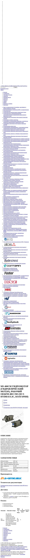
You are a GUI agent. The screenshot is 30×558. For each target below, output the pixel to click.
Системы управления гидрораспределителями (14, 223)
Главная (5, 400)
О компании (6, 93)
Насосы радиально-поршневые (10, 209)
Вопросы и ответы (7, 103)
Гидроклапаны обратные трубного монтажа (13, 129)
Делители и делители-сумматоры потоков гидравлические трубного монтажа (13, 179)
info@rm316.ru (23, 86)
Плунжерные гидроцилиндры (10, 269)
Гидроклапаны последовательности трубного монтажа (16, 138)
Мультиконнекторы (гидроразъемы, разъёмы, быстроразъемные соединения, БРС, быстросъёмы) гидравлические (15, 204)
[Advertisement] (9, 381)
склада (11, 496)
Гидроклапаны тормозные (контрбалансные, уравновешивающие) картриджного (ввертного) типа (16, 158)
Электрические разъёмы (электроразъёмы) (13, 235)
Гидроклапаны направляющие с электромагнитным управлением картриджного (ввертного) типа (15, 128)
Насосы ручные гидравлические (11, 210)
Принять (3, 556)
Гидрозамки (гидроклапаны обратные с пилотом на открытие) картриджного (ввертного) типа (15, 121)
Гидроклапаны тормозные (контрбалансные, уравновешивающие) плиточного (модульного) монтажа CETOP (14, 161)
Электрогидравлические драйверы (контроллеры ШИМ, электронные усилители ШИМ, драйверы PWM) (15, 230)
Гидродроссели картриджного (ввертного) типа (14, 112)
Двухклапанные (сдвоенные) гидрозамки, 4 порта (15, 296)
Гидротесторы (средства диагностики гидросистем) (15, 175)
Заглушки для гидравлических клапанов (13, 185)
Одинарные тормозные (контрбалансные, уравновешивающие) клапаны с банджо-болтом (14, 293)
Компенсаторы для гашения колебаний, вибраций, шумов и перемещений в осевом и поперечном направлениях (15, 191)
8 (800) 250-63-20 (14, 86)
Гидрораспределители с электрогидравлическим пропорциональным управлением (14, 173)
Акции (5, 101)
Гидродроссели (7, 111)
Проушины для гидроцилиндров (11, 270)
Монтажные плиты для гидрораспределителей (14, 201)
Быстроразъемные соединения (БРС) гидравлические (16, 109)
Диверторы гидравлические (10, 184)
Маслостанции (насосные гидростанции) (13, 200)
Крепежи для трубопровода (9, 197)
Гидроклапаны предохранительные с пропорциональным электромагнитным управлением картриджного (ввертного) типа (16, 145)
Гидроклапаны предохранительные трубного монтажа (16, 140)
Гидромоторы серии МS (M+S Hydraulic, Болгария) (15, 407)
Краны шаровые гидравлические (11, 196)
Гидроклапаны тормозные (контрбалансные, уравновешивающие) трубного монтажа (13, 155)
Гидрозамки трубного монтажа (10, 119)
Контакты (5, 104)
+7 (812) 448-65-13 (5, 86)
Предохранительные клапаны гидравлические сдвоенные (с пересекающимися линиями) (14, 344)
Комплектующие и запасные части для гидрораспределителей (12, 325)
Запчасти (5, 98)
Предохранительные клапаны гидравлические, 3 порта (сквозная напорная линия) (15, 341)
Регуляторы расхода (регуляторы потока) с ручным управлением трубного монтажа (15, 215)
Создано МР (7, 550)
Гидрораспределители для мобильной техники (14, 169)
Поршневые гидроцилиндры (10, 268)
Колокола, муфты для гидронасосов (11, 186)
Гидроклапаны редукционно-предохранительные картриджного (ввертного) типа (15, 153)
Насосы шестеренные (8, 211)
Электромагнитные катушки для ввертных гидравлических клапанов (13, 234)
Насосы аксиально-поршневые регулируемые (14, 208)
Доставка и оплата (7, 94)
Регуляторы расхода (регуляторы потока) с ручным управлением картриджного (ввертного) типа (15, 217)
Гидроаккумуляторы (8, 167)
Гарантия (5, 96)
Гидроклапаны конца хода (9, 126)
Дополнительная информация (10, 236)
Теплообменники (7, 226)
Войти (4, 102)
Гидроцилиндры (7, 176)
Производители (7, 97)
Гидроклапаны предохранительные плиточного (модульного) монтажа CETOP (14, 148)
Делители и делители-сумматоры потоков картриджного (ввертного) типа (13, 182)
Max (19, 86)
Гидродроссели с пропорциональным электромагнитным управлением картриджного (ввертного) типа (14, 115)
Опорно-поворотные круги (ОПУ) (11, 213)
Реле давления (6, 177)
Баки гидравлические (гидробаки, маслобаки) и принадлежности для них (14, 108)
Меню (2, 89)
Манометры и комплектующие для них (12, 199)
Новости (5, 99)
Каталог (5, 92)
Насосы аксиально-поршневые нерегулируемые (14, 206)
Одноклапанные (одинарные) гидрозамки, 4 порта (15, 294)
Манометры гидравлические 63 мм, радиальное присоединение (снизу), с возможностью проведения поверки (16, 376)
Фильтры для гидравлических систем (12, 228)
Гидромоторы (6, 166)
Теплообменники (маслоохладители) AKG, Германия (16, 241)
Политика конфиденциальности (8, 548)
